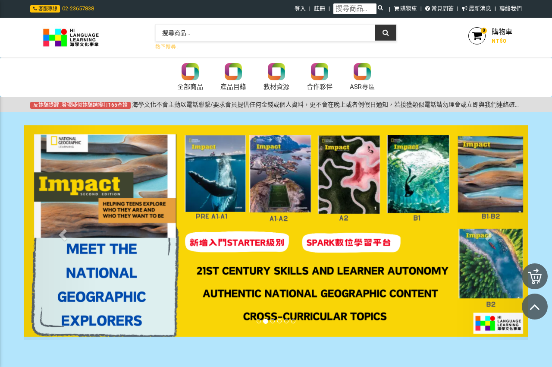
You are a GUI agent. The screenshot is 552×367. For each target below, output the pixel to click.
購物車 (408, 8)
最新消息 (479, 8)
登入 (300, 8)
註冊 (319, 8)
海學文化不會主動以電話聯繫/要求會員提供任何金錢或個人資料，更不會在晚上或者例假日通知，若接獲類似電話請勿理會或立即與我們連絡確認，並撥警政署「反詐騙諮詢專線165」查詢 (277, 104)
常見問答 (442, 8)
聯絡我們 (510, 8)
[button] (62, 232)
